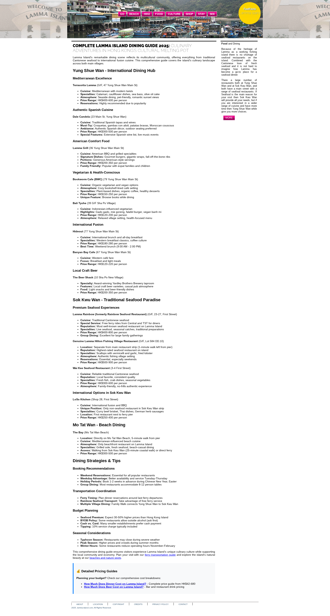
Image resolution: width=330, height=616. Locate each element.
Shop (189, 13)
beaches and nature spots (105, 557)
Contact (183, 604)
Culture (174, 13)
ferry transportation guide (160, 554)
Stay (201, 13)
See (212, 13)
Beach (134, 13)
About (79, 604)
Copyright (118, 604)
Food (159, 13)
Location (98, 604)
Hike (147, 13)
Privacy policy (160, 604)
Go (122, 13)
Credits (138, 604)
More (229, 117)
